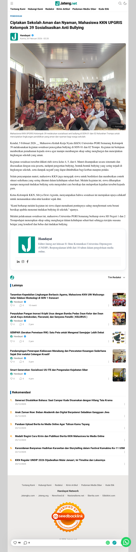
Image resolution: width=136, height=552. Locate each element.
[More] (108, 305)
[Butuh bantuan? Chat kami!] (126, 542)
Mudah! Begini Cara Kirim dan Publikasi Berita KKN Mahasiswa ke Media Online (59, 436)
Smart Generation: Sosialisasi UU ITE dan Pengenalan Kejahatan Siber (49, 370)
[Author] (14, 37)
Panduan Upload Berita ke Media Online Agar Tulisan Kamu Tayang (52, 424)
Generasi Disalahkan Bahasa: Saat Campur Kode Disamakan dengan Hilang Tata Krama (63, 400)
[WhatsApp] (108, 543)
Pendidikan (16, 16)
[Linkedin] (18, 261)
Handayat (25, 35)
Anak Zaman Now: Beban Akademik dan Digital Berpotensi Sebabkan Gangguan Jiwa (62, 412)
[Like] (15, 543)
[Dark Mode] (125, 3)
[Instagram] (22, 261)
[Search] (120, 3)
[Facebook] (27, 261)
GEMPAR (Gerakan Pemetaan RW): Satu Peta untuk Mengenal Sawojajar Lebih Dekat (57, 332)
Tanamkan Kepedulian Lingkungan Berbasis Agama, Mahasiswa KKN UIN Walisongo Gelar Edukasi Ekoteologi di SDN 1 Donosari (57, 296)
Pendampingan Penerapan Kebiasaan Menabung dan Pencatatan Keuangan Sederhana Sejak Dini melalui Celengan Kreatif (58, 352)
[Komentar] (25, 543)
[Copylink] (114, 543)
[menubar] (11, 3)
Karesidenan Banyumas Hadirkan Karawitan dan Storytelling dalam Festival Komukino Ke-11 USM (70, 448)
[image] (119, 299)
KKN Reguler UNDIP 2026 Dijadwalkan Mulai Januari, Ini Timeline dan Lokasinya (60, 460)
